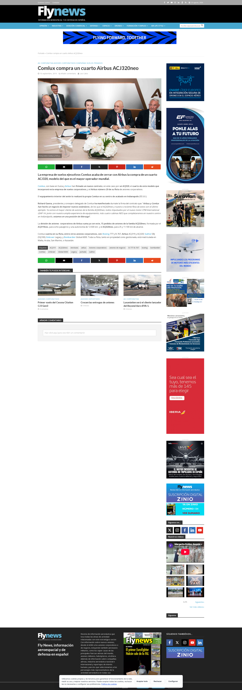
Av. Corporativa (45, 63)
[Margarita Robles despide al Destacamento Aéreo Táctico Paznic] (175, 569)
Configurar (173, 681)
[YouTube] (200, 530)
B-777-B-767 (133, 247)
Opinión (43, 26)
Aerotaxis (74, 247)
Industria (56, 26)
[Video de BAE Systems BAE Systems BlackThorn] (195, 569)
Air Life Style (157, 26)
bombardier (155, 247)
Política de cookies (109, 684)
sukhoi (92, 252)
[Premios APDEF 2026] (195, 592)
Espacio (106, 26)
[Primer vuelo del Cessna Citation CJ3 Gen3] (57, 285)
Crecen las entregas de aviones (97, 302)
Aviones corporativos (64, 63)
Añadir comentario (68, 73)
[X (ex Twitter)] (169, 530)
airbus (83, 247)
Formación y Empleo (136, 26)
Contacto (55, 2)
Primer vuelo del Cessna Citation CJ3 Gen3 (55, 304)
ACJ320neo (63, 247)
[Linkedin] (192, 530)
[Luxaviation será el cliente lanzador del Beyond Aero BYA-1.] (142, 285)
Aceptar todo (142, 681)
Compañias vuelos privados (89, 63)
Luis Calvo (84, 73)
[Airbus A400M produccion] (175, 581)
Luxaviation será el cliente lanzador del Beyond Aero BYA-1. (142, 304)
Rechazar (158, 681)
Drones (118, 26)
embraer (51, 252)
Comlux (42, 252)
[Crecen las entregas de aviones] (99, 285)
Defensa (94, 26)
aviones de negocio (117, 247)
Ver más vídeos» (197, 607)
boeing (144, 247)
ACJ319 (53, 247)
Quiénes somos (44, 2)
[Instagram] (177, 530)
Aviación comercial (75, 26)
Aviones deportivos (90, 299)
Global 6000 (63, 252)
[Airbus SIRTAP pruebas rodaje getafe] (175, 592)
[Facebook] (185, 530)
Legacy (74, 252)
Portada (41, 53)
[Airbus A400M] (195, 581)
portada (83, 252)
